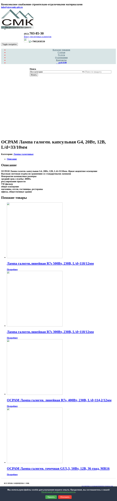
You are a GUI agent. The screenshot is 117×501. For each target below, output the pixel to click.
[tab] (61, 159)
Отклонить (64, 497)
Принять (51, 497)
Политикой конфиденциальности (58, 492)
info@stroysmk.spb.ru (12, 7)
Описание (12, 159)
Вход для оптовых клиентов (37, 36)
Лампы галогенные (23, 154)
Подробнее (12, 269)
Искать (34, 75)
